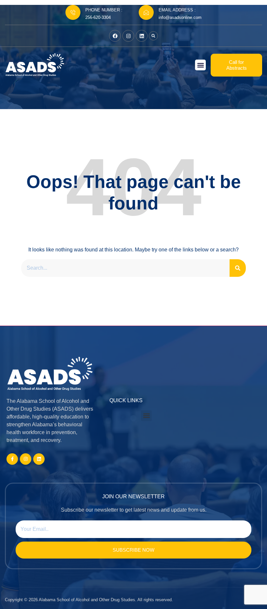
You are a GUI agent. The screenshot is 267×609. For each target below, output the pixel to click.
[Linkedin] (142, 36)
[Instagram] (128, 36)
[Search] (238, 268)
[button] (153, 36)
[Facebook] (115, 36)
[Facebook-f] (12, 459)
